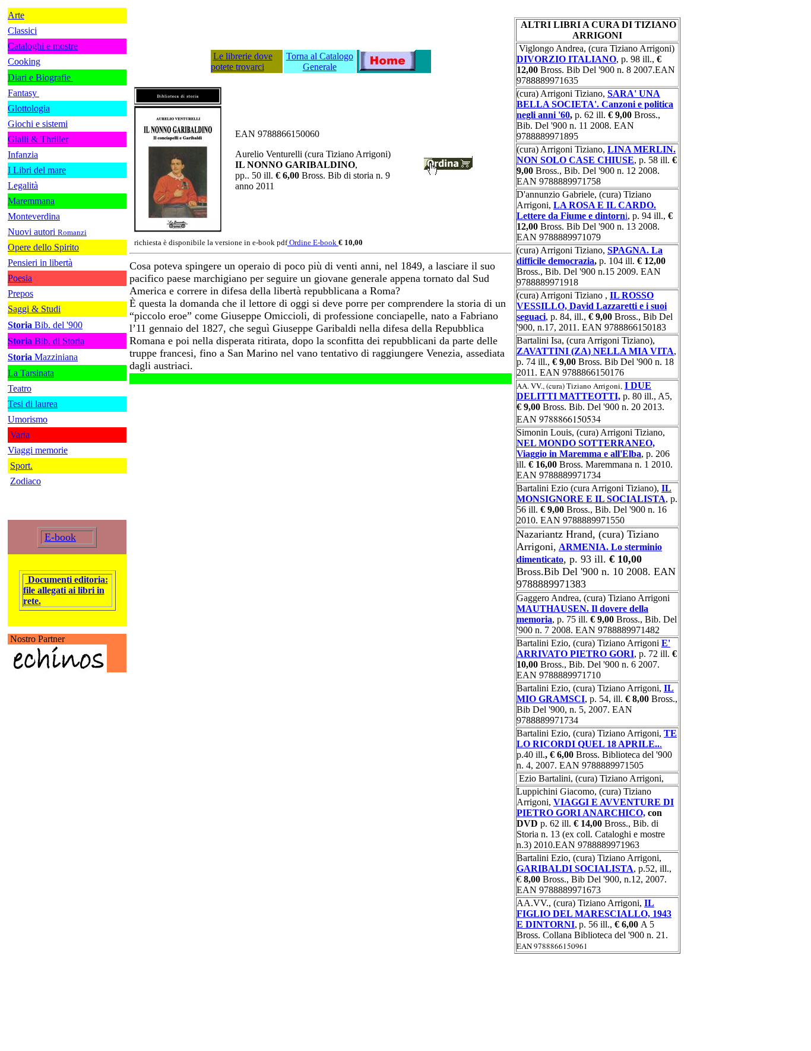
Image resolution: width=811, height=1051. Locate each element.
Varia (20, 435)
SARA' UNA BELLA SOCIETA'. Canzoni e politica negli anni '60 (595, 104)
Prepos (20, 293)
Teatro (19, 388)
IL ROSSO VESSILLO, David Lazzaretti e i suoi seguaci (592, 306)
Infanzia (23, 155)
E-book (60, 537)
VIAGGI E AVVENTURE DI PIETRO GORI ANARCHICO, (595, 807)
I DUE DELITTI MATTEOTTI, (584, 390)
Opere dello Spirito (43, 247)
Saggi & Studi (34, 309)
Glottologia (29, 108)
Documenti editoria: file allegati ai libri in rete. (65, 590)
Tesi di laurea (33, 404)
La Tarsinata (31, 373)
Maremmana (31, 201)
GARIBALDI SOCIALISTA (575, 868)
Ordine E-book (313, 242)
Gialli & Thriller (38, 139)
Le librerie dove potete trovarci (242, 61)
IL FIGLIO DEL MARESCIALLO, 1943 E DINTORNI (594, 913)
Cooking (24, 61)
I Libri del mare (37, 170)
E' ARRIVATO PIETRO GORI (593, 648)
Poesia (20, 278)
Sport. (21, 466)
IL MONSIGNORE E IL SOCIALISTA (594, 493)
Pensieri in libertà (40, 263)
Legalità (23, 185)
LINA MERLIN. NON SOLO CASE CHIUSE (596, 154)
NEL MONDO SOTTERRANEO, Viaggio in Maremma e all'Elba (586, 448)
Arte (16, 15)
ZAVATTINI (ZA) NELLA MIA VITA (595, 351)
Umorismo (27, 419)
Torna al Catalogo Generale (319, 61)
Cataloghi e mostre (43, 46)
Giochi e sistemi (38, 124)
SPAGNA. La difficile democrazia (590, 255)
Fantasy (23, 93)
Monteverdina (34, 216)
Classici (22, 31)
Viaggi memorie (38, 450)
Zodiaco (25, 481)
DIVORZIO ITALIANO (566, 59)
